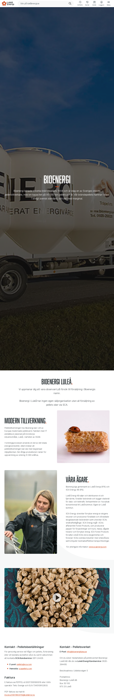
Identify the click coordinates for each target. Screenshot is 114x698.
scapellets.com (25, 668)
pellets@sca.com (24, 664)
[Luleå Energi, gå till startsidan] (8, 3)
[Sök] (70, 3)
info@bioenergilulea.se (77, 651)
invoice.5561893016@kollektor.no (19, 695)
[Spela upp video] (57, 597)
